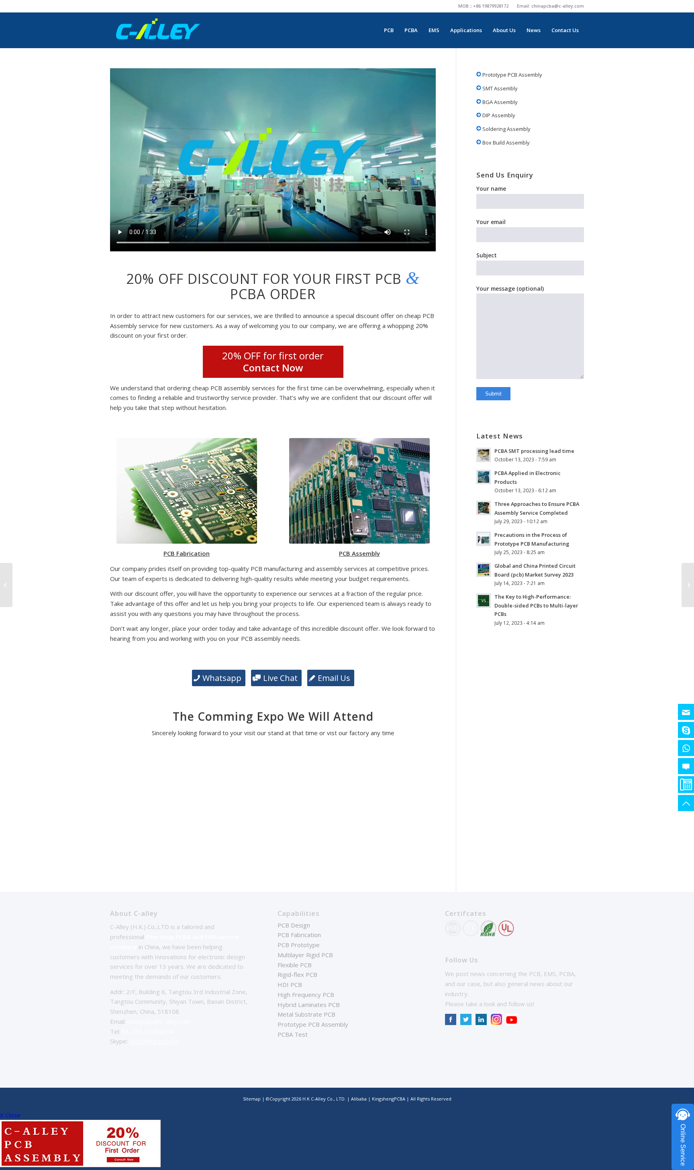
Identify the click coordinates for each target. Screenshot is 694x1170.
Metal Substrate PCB (306, 1014)
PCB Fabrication (299, 935)
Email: (524, 6)
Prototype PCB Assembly (511, 74)
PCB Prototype (299, 945)
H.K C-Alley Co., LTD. (324, 1099)
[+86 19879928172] (686, 748)
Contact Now (273, 367)
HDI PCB (290, 984)
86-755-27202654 (148, 1031)
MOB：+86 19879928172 (483, 6)
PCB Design (294, 925)
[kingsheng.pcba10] (686, 730)
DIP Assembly (498, 115)
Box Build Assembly (505, 142)
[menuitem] (483, 6)
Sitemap (252, 1099)
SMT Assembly (499, 88)
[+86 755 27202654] (686, 784)
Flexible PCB (295, 965)
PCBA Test (293, 1034)
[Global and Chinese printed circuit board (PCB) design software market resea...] (688, 585)
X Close (10, 1115)
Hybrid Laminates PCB (309, 1005)
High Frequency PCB (306, 995)
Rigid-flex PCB (297, 974)
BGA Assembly (499, 102)
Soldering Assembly (506, 128)
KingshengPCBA (388, 1099)
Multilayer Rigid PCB (305, 955)
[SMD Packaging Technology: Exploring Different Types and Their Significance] (6, 585)
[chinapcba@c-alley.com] (686, 712)
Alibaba (359, 1099)
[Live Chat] (686, 766)
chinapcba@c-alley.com (557, 6)
